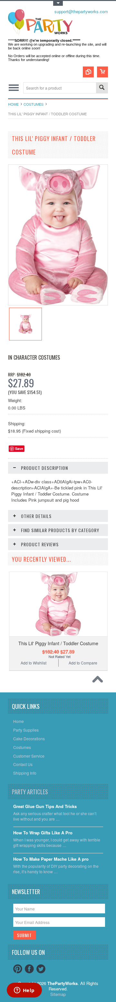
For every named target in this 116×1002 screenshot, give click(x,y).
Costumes (34, 104)
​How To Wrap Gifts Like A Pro (42, 833)
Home (13, 104)
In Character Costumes (34, 357)
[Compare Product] (88, 71)
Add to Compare (83, 662)
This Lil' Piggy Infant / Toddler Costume (58, 643)
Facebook (29, 968)
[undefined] (58, 303)
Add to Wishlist (33, 662)
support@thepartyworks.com (81, 11)
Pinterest (17, 968)
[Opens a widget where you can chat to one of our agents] (24, 991)
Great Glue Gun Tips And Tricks (45, 806)
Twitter (40, 968)
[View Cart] (102, 71)
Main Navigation (13, 87)
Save (19, 448)
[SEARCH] (102, 88)
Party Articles (30, 791)
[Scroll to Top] (99, 681)
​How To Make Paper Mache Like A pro (51, 859)
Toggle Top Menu (58, 3)
